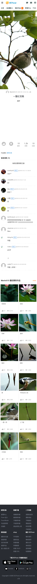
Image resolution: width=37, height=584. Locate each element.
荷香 (21, 304)
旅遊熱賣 (4, 539)
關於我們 (28, 537)
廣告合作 (28, 542)
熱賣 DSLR (16, 548)
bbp (8, 189)
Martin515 (12, 92)
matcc (9, 246)
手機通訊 (28, 520)
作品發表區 (4, 523)
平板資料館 (16, 523)
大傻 (8, 198)
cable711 (10, 264)
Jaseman (10, 228)
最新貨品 (16, 539)
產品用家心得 (17, 526)
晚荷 (3, 363)
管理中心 (28, 8)
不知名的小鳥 (24, 393)
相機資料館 (16, 514)
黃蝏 (21, 333)
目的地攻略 (4, 542)
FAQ (34, 8)
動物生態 (9, 153)
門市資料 (16, 537)
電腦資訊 (28, 523)
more (34, 280)
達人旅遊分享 (5, 548)
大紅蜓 (4, 452)
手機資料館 (16, 520)
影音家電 (28, 526)
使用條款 (28, 548)
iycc (8, 207)
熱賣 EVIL (16, 551)
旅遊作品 (4, 545)
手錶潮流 (28, 529)
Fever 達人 (4, 517)
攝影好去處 (4, 537)
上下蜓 (22, 422)
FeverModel (5, 520)
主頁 (2, 8)
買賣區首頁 (29, 514)
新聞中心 (4, 514)
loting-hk (10, 237)
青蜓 (21, 452)
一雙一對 (4, 422)
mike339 (10, 180)
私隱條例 (28, 551)
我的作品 (19, 8)
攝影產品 (28, 517)
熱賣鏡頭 (16, 545)
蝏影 (21, 363)
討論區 (3, 526)
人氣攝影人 (9, 8)
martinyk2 (10, 170)
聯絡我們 (28, 539)
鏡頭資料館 (16, 517)
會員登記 (28, 545)
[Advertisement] (18, 122)
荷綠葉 (4, 304)
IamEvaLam (11, 217)
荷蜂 (3, 333)
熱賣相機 (16, 542)
